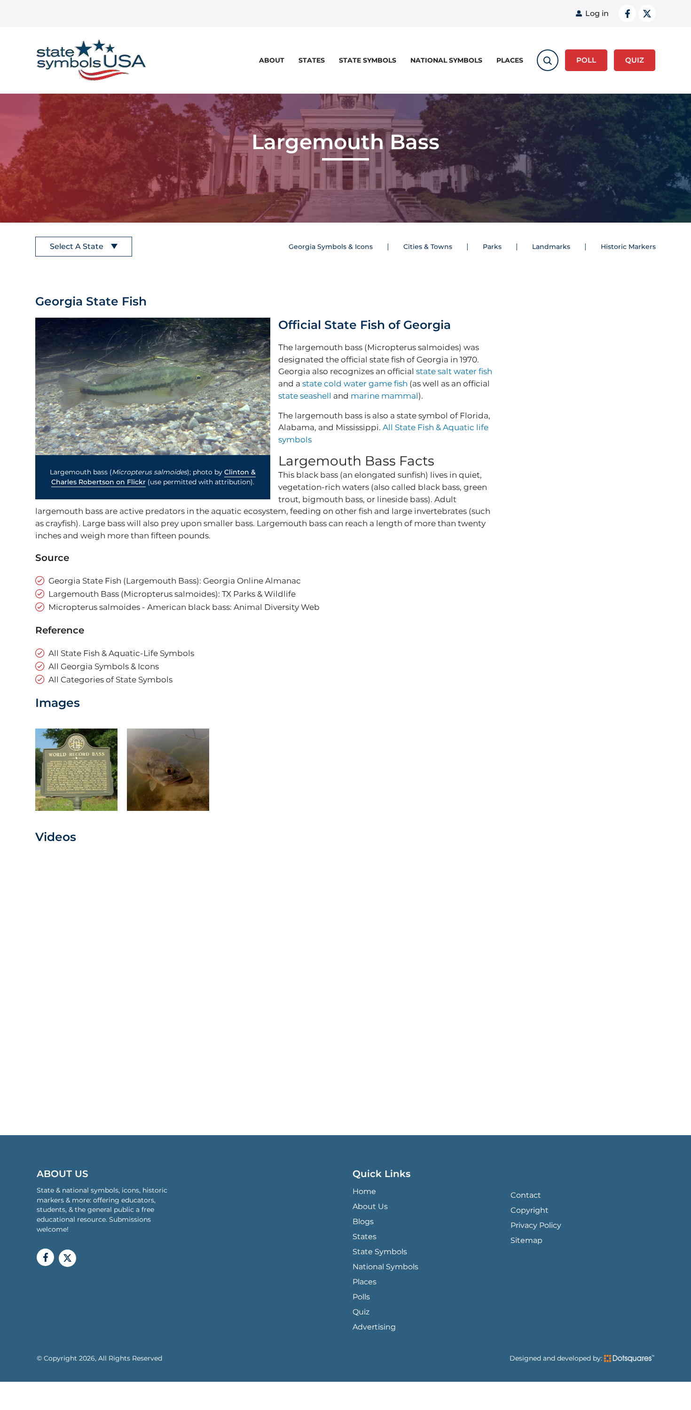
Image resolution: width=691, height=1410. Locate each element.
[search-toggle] (547, 60)
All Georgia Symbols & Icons (103, 666)
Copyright (529, 1210)
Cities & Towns (427, 246)
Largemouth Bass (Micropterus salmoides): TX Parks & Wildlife (172, 594)
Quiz (361, 1311)
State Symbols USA (91, 60)
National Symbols (446, 60)
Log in (597, 13)
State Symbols (367, 60)
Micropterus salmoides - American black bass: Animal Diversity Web (184, 607)
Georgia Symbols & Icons (331, 246)
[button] (152, 386)
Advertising (374, 1326)
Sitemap (526, 1240)
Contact (525, 1195)
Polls (361, 1296)
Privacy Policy (535, 1225)
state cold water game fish (355, 383)
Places (509, 60)
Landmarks (551, 246)
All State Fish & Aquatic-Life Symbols (121, 653)
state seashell (304, 396)
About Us (370, 1206)
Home (364, 1191)
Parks (492, 246)
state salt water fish (454, 371)
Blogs (363, 1221)
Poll (586, 60)
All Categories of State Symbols (110, 679)
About (271, 60)
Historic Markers (628, 246)
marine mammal (384, 396)
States (311, 60)
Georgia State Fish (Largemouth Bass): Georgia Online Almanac (174, 580)
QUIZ (634, 60)
